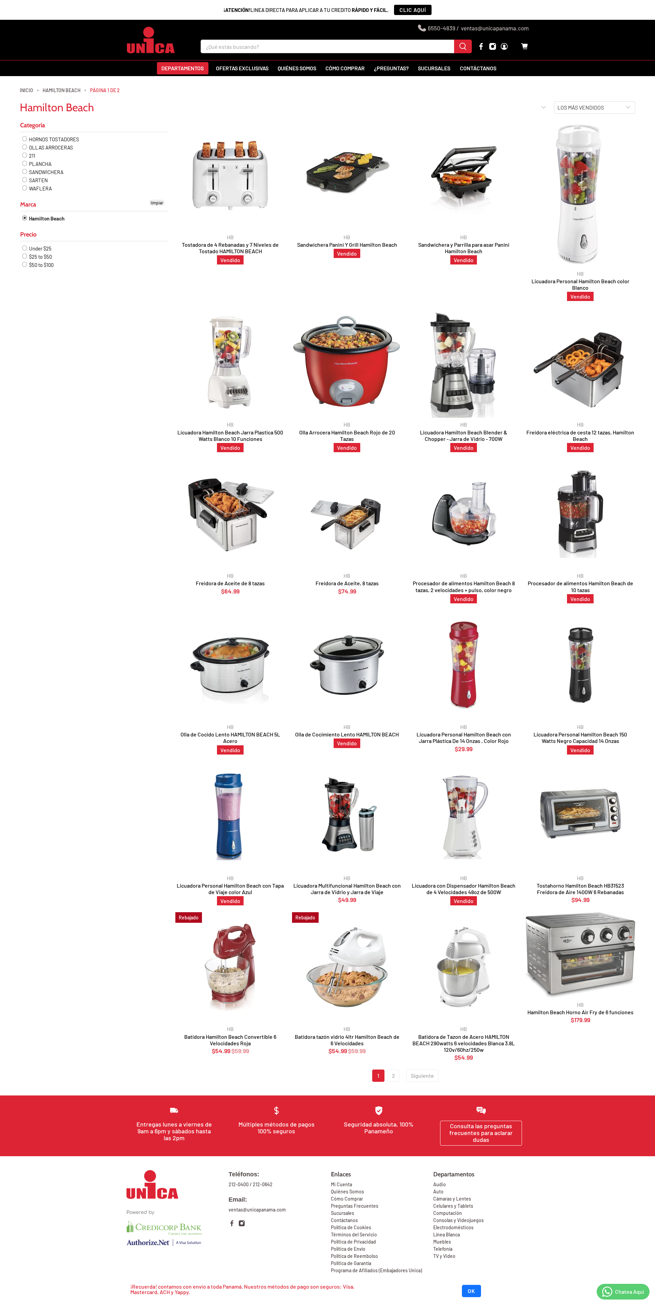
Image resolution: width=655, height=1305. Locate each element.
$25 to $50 (40, 257)
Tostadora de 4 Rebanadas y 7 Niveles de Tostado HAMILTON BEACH (230, 247)
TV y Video (444, 1256)
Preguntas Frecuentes (354, 1206)
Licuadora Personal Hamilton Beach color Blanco (580, 284)
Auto (438, 1191)
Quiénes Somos (347, 1191)
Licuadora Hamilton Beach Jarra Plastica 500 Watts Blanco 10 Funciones (230, 435)
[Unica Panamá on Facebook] (481, 46)
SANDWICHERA (45, 172)
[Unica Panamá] (151, 40)
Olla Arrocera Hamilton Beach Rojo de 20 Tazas (347, 435)
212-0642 (263, 1184)
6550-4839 (441, 28)
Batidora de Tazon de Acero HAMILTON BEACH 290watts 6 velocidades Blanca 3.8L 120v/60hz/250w (463, 1043)
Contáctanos (478, 68)
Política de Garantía (351, 1263)
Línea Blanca (446, 1234)
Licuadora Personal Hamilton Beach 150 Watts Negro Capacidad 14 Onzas (580, 737)
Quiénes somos (297, 68)
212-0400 (239, 1184)
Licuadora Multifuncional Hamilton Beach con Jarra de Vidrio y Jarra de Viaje (347, 888)
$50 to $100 (41, 265)
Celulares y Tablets (453, 1206)
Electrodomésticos (453, 1227)
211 (31, 156)
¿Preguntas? (391, 68)
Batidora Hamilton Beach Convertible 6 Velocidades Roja (230, 1039)
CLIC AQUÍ (412, 9)
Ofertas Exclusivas (242, 68)
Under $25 (40, 248)
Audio (439, 1184)
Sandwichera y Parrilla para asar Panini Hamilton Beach (463, 247)
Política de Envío (348, 1249)
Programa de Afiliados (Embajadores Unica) (376, 1270)
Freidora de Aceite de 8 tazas (230, 583)
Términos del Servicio (354, 1234)
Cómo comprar (345, 68)
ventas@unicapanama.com (495, 28)
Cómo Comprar (347, 1199)
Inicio (26, 90)
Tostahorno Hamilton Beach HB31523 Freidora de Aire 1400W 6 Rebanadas (580, 888)
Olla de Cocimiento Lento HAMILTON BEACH (347, 734)
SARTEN (38, 180)
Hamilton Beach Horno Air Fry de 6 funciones (580, 1012)
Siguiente (422, 1075)
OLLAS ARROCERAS (50, 147)
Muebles (442, 1242)
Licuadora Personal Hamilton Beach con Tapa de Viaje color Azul (230, 888)
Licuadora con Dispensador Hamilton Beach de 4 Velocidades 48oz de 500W (463, 888)
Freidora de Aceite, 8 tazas (347, 583)
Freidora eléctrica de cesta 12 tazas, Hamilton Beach (580, 435)
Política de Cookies (351, 1227)
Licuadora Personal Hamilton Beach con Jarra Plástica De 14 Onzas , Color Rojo (464, 737)
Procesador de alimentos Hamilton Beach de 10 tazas (580, 586)
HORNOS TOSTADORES (53, 139)
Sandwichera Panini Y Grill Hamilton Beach (347, 244)
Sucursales (434, 68)
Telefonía (442, 1249)
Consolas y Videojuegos (458, 1220)
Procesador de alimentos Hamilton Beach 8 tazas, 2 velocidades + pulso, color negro (464, 586)
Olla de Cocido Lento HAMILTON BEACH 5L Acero (230, 737)
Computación (447, 1213)
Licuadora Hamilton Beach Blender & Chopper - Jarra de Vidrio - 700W (463, 435)
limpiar (157, 202)
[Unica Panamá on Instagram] (492, 46)
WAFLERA (40, 188)
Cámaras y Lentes (452, 1199)
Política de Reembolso (354, 1256)
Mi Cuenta (341, 1184)
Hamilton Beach (62, 90)
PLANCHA (40, 164)
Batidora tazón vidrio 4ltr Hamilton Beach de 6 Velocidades (347, 1039)
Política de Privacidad (353, 1242)
